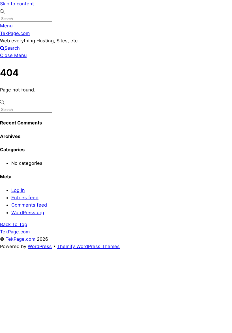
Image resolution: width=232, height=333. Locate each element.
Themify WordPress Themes (88, 246)
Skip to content (17, 3)
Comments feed (29, 205)
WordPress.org (27, 212)
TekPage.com (20, 239)
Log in (18, 190)
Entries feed (24, 197)
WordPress (40, 246)
